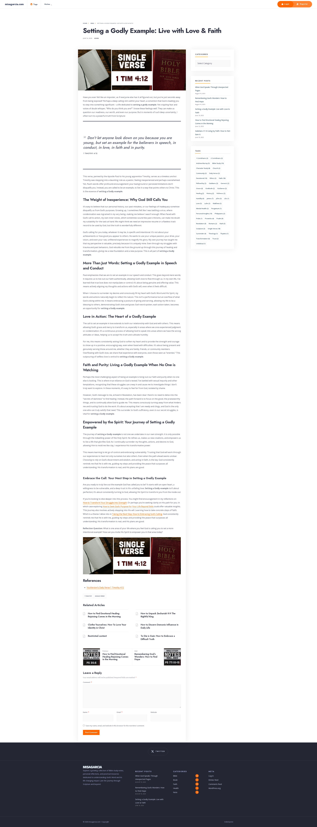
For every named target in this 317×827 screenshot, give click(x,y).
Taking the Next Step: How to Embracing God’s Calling (137, 514)
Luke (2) (207, 203)
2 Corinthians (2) (217, 158)
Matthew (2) (217, 203)
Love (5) (199, 203)
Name (86, 712)
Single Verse (100, 596)
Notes (47, 4)
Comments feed (215, 784)
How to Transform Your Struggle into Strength (105, 502)
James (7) (210, 198)
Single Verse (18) (214, 229)
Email (119, 712)
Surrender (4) (201, 233)
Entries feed (213, 780)
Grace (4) (199, 188)
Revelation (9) (201, 223)
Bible (92, 23)
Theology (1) (213, 233)
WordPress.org (215, 788)
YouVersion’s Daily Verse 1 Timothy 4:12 (105, 587)
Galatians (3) (213, 183)
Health (176, 788)
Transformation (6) (203, 239)
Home (85, 23)
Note (175, 792)
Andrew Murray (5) (203, 163)
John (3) (219, 198)
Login (286, 4)
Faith (175, 784)
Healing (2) (200, 193)
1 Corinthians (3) (202, 158)
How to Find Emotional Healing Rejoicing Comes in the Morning (104, 615)
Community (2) (201, 173)
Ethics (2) (213, 178)
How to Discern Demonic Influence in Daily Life (159, 626)
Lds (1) (226, 198)
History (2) (210, 193)
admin (96, 38)
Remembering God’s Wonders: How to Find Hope (145, 655)
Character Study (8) (203, 168)
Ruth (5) (222, 223)
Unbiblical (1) (200, 243)
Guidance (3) (222, 188)
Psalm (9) (220, 218)
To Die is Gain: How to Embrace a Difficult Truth (158, 637)
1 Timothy (88, 596)
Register (303, 4)
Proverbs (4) (209, 218)
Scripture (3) (200, 229)
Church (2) (216, 168)
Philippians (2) (220, 213)
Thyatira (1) (224, 233)
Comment (87, 682)
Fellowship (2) (201, 183)
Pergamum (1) (216, 208)
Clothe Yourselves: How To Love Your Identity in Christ (107, 626)
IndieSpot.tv (228, 822)
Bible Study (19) (218, 163)
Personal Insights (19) (204, 213)
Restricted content (97, 636)
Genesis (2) (225, 183)
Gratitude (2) (210, 188)
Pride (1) (199, 218)
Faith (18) (222, 178)
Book (175, 780)
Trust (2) (215, 239)
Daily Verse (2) (214, 173)
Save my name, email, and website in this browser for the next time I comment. (115, 726)
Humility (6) (200, 198)
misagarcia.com (14, 4)
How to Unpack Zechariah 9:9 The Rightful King (158, 615)
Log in (211, 776)
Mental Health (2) (202, 208)
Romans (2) (213, 223)
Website (154, 712)
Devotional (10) (201, 178)
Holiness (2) (221, 193)
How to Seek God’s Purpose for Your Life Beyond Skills (128, 506)
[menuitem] (48, 4)
